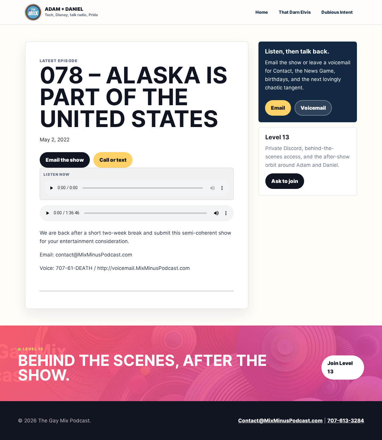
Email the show (65, 160)
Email (278, 108)
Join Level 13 (340, 367)
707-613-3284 (345, 421)
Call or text (113, 160)
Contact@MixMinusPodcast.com (280, 421)
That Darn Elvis (295, 12)
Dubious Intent (337, 12)
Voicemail (313, 108)
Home (261, 12)
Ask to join (284, 181)
